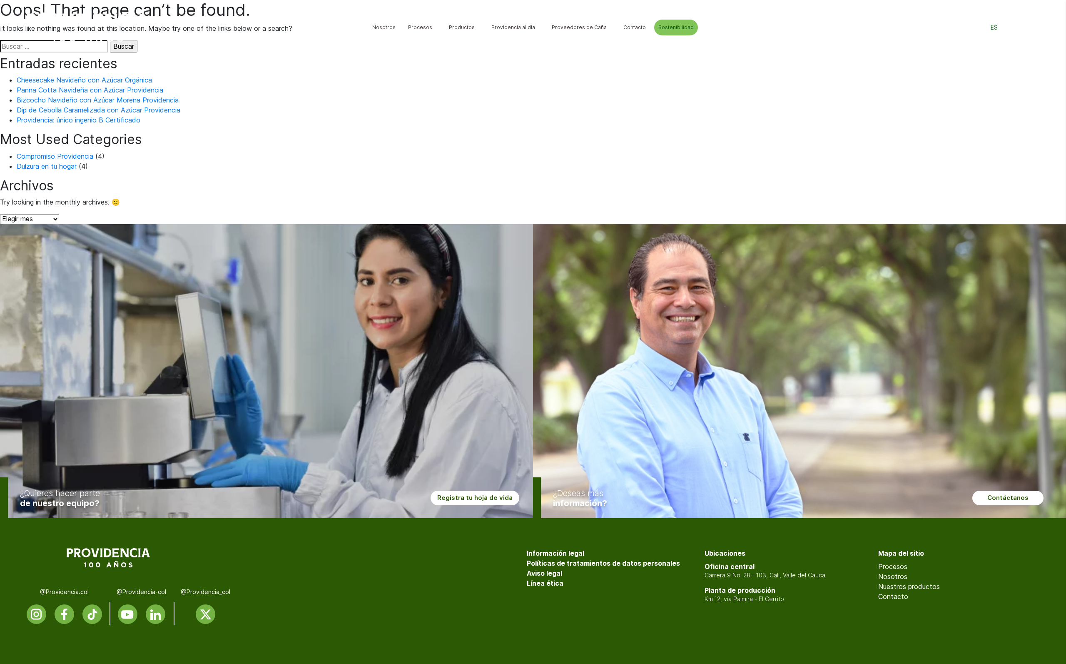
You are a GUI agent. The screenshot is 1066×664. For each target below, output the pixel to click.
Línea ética (545, 583)
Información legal (555, 553)
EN (1013, 27)
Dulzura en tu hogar (47, 166)
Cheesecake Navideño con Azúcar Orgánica (84, 80)
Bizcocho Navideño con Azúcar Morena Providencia (98, 100)
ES (994, 27)
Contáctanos (1008, 498)
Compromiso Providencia (55, 156)
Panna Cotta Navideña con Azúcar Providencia (90, 90)
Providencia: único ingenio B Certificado (78, 120)
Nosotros (892, 576)
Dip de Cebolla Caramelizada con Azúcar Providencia (98, 110)
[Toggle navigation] (1033, 27)
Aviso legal (544, 573)
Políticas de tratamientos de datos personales (603, 563)
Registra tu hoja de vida (475, 498)
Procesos (892, 566)
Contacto (893, 596)
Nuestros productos (909, 586)
